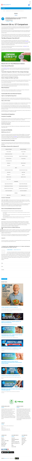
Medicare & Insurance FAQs (15, 441)
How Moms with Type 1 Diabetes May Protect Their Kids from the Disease (11, 335)
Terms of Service (24, 440)
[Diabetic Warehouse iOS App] (4, 452)
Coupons (23, 443)
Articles (12, 21)
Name (2, 263)
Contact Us (2, 439)
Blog (22, 444)
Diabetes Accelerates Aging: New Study (10, 375)
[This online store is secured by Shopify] (17, 458)
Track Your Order (14, 446)
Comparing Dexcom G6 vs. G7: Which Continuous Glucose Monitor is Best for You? (16, 18)
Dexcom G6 (26, 41)
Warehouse (4, 458)
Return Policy (23, 439)
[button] (1, 230)
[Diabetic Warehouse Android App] (11, 452)
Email (2, 266)
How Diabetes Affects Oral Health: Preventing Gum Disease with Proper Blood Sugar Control (11, 362)
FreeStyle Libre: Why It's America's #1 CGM (11, 348)
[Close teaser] (2, 228)
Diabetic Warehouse (20, 229)
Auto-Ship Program (4, 443)
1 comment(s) (8, 21)
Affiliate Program (3, 444)
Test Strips (15, 136)
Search (12, 445)
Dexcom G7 (25, 46)
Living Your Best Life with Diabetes (9, 307)
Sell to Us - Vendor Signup (5, 440)
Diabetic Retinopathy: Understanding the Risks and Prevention (11, 322)
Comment (2, 269)
